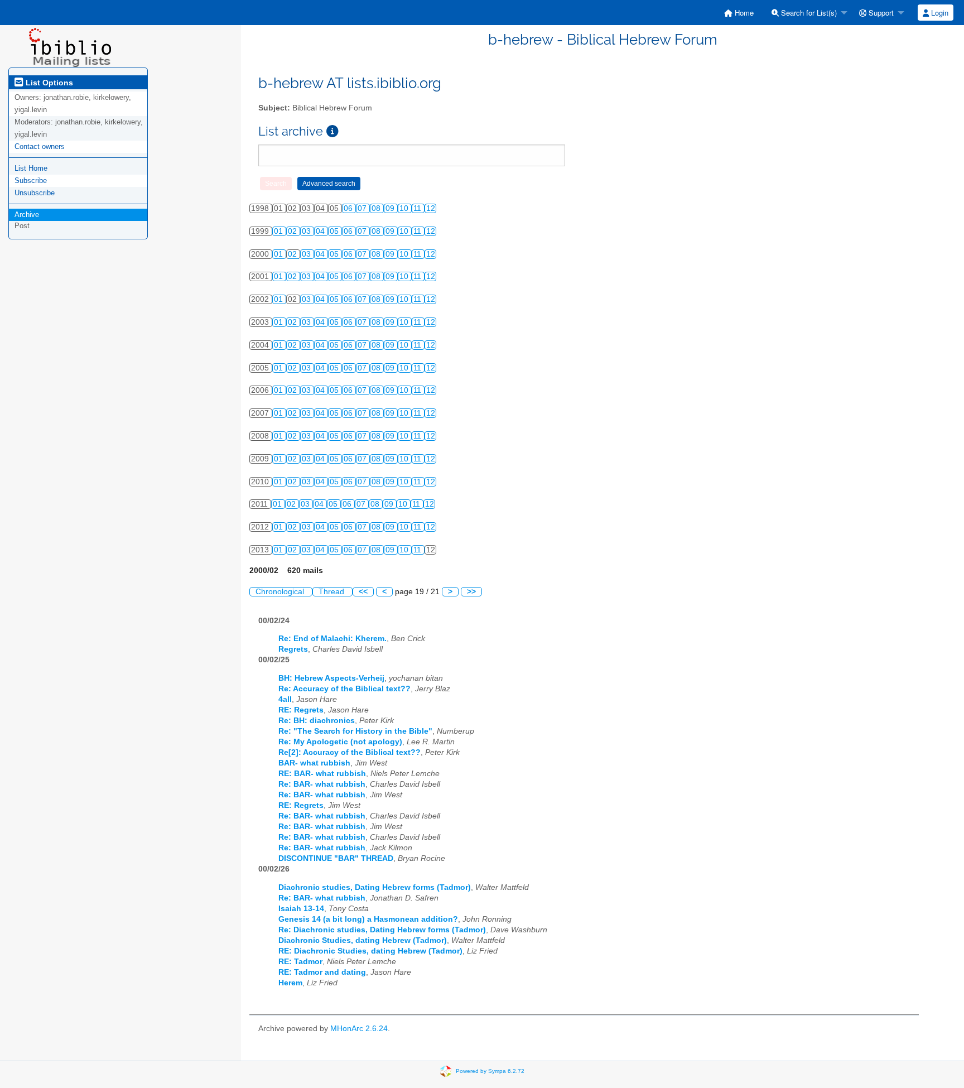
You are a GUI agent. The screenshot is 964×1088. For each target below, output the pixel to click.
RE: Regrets (301, 710)
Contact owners (40, 146)
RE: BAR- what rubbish (322, 773)
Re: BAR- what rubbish (321, 784)
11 (418, 208)
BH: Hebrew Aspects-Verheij (331, 678)
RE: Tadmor (300, 961)
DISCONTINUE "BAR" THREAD (335, 858)
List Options (48, 82)
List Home (31, 168)
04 (321, 231)
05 (335, 231)
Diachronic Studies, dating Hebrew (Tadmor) (362, 940)
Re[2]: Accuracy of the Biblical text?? (349, 752)
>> (471, 592)
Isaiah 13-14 (301, 908)
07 (363, 208)
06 (349, 208)
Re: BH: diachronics (316, 720)
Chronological (281, 592)
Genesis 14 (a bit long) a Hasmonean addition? (368, 919)
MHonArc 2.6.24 (359, 1028)
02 (293, 231)
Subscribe (31, 180)
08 (377, 208)
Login (938, 12)
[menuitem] (739, 12)
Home (743, 12)
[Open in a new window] (332, 131)
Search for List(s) (808, 12)
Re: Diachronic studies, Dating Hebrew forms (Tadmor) (382, 930)
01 (279, 231)
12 (430, 208)
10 (405, 208)
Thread (332, 592)
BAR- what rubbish (314, 763)
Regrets (293, 649)
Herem (290, 983)
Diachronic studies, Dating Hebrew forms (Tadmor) (374, 887)
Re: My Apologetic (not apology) (340, 742)
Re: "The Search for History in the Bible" (355, 731)
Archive (27, 214)
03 (307, 231)
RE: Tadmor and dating (322, 972)
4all (285, 699)
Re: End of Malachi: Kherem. (332, 638)
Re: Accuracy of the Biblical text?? (344, 689)
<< (363, 592)
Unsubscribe (35, 193)
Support (880, 12)
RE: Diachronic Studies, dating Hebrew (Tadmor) (370, 951)
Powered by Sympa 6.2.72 (490, 1070)
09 (391, 208)
